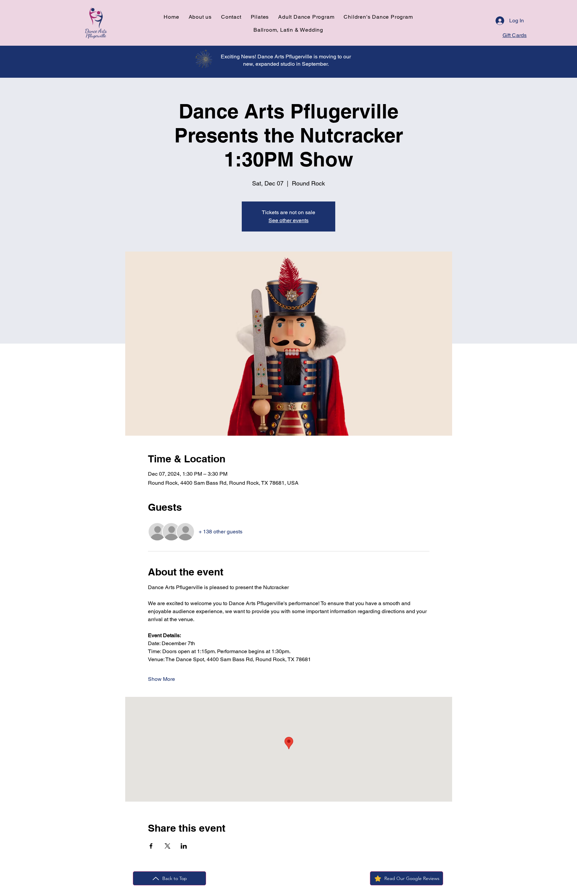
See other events (288, 220)
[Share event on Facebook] (151, 846)
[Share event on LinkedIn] (184, 846)
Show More (161, 679)
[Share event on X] (167, 846)
